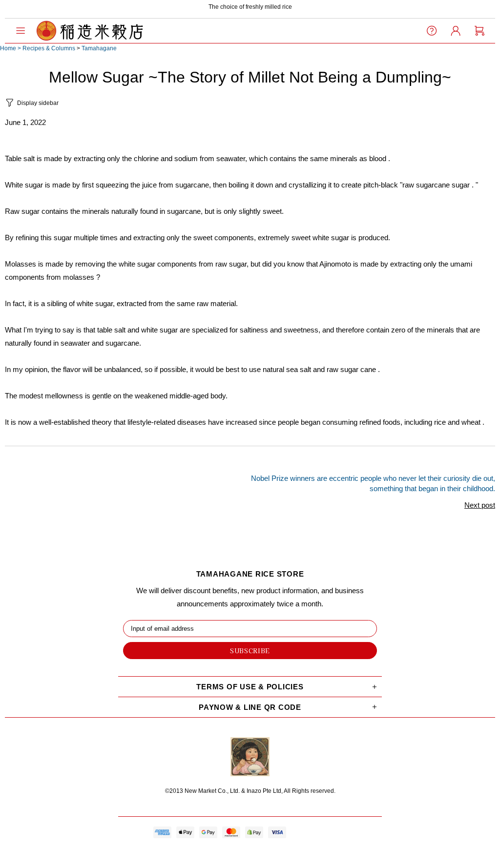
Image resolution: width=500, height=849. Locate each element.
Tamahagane (99, 48)
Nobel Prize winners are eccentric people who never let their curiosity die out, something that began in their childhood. (373, 483)
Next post (479, 505)
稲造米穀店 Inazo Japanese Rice (90, 31)
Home (8, 48)
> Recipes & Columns (46, 48)
